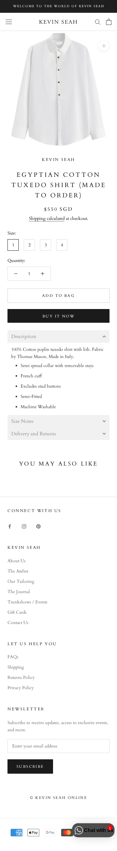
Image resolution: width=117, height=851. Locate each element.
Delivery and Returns (33, 433)
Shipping (15, 667)
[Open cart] (108, 22)
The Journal (18, 592)
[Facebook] (9, 525)
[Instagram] (24, 525)
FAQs (12, 657)
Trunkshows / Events (27, 602)
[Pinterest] (38, 525)
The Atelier (17, 571)
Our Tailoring (20, 581)
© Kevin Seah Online (58, 797)
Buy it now (58, 316)
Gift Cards (17, 612)
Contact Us (17, 623)
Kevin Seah (58, 159)
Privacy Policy (20, 688)
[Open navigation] (9, 21)
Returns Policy (21, 677)
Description (23, 336)
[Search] (97, 21)
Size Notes (22, 421)
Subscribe (30, 766)
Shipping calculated (47, 218)
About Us (16, 561)
